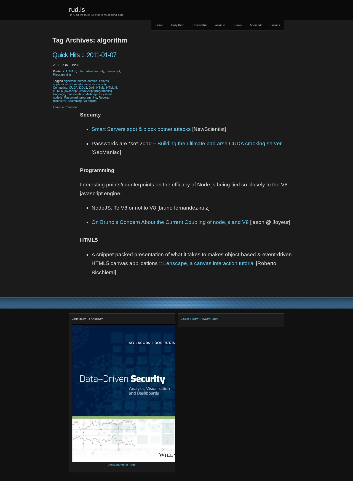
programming (88, 97)
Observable (199, 25)
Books (238, 25)
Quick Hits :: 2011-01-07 (84, 55)
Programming (62, 74)
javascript (71, 90)
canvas (92, 81)
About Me (256, 25)
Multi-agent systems (99, 94)
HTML (100, 87)
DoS (92, 87)
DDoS (83, 87)
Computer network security (88, 84)
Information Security (91, 71)
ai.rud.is (220, 25)
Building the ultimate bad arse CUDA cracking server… (222, 143)
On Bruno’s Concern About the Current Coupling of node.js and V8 (170, 222)
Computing (60, 87)
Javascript (113, 71)
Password (71, 97)
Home (159, 25)
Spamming (75, 100)
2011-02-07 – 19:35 (66, 65)
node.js (58, 97)
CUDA (73, 87)
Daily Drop (177, 25)
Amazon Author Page (122, 464)
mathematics (75, 94)
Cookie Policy (189, 318)
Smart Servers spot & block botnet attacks (141, 129)
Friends (275, 25)
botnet (81, 81)
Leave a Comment (65, 107)
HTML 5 (111, 87)
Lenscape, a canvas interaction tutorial (209, 263)
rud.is (77, 9)
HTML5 (71, 71)
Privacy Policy (209, 318)
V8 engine (90, 100)
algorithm (70, 81)
